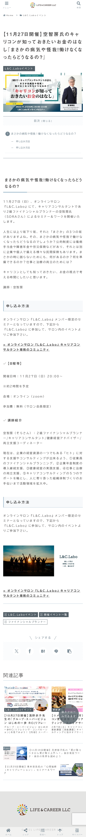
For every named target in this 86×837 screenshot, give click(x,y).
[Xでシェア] (17, 651)
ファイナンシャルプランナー (27, 622)
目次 (37, 120)
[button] (69, 651)
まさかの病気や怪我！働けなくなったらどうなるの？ (43, 133)
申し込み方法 (23, 141)
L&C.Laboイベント (22, 614)
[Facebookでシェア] (30, 651)
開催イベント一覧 (55, 614)
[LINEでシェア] (56, 651)
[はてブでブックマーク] (43, 651)
